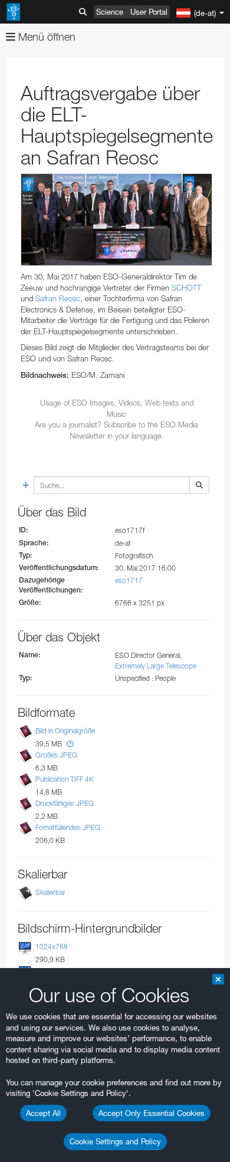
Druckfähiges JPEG (64, 803)
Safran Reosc (57, 298)
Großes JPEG (56, 754)
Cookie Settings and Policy (115, 1141)
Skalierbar (50, 892)
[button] (70, 743)
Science (109, 12)
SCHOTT (186, 287)
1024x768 (51, 946)
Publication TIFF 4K (64, 779)
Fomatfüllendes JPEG (67, 827)
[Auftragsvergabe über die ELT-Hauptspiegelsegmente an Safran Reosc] (116, 219)
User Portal (148, 12)
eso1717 (129, 580)
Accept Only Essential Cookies (151, 1113)
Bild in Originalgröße (65, 730)
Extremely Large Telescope (155, 665)
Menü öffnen (45, 37)
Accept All (43, 1113)
